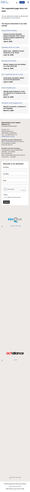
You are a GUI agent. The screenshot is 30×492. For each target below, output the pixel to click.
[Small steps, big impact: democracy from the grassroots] (15, 74)
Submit (6, 202)
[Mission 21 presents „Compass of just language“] (15, 103)
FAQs (22, 488)
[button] (16, 3)
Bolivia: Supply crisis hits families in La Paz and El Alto (14, 65)
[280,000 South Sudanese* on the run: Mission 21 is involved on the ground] (15, 88)
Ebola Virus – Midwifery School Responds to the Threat (13, 51)
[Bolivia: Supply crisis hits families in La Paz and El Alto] (15, 61)
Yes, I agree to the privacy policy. (13, 197)
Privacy (11, 488)
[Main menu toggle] (28, 2)
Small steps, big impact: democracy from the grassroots (14, 78)
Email (4, 180)
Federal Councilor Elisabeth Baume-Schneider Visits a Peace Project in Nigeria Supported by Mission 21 (14, 36)
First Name (6, 167)
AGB (7, 488)
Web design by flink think (15, 486)
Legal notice (17, 488)
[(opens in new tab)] (15, 216)
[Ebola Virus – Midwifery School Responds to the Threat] (15, 47)
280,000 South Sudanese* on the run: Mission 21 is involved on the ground (14, 93)
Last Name (6, 173)
